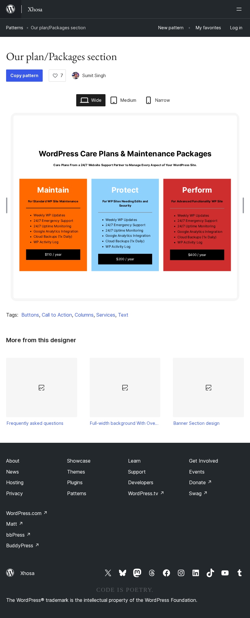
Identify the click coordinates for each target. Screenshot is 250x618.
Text (123, 315)
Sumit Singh (94, 75)
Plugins (75, 482)
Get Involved (203, 461)
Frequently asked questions (35, 423)
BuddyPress (22, 545)
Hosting (14, 482)
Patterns (14, 27)
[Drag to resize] (8, 205)
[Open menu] (240, 9)
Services (105, 315)
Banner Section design (196, 423)
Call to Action (57, 315)
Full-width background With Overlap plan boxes (125, 423)
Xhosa (27, 573)
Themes (76, 472)
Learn (134, 461)
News (12, 472)
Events (197, 472)
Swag (198, 493)
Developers (140, 482)
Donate (200, 482)
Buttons (30, 315)
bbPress (18, 535)
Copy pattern (24, 75)
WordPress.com (27, 513)
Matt (14, 524)
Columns (84, 315)
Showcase (79, 461)
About (13, 461)
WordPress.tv (146, 493)
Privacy (14, 493)
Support (137, 472)
